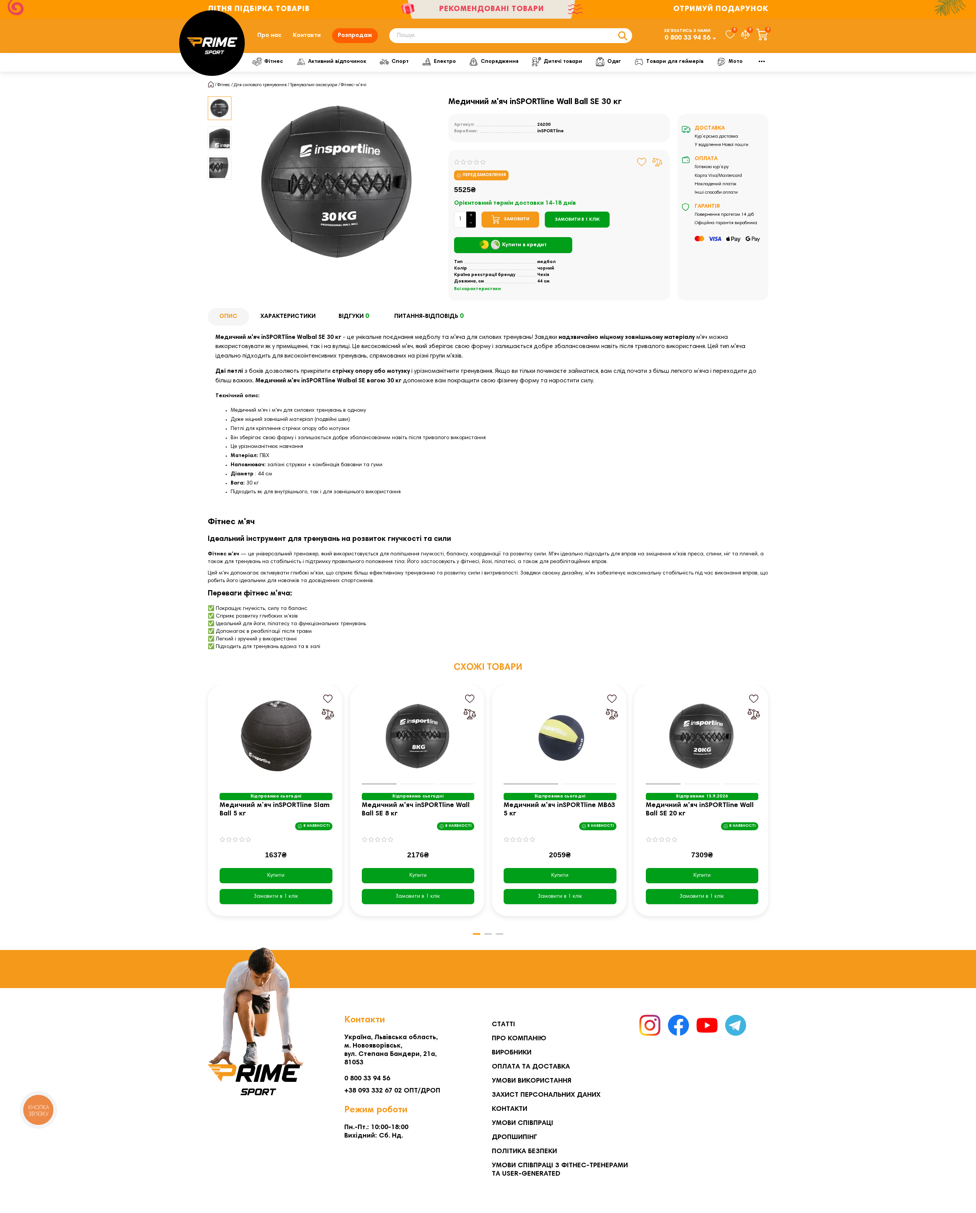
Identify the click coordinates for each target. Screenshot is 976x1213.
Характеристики (288, 316)
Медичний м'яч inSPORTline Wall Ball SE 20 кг (700, 809)
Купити (275, 875)
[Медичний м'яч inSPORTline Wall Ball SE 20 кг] (702, 736)
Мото (736, 61)
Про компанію (519, 1038)
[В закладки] (642, 162)
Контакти (307, 35)
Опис (228, 316)
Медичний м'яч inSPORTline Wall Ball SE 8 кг (416, 809)
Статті (503, 1024)
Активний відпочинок (337, 61)
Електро (445, 61)
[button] (208, 805)
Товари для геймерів (674, 61)
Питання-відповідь (429, 316)
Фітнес (273, 61)
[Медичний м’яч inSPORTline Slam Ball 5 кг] (276, 736)
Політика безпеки (524, 1151)
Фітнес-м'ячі (353, 85)
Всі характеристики (477, 289)
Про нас (269, 35)
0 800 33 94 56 (687, 38)
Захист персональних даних (546, 1095)
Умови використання (531, 1081)
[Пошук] (622, 36)
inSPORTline (550, 131)
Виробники (511, 1052)
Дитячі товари (563, 61)
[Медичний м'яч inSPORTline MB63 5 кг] (560, 736)
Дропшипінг (514, 1137)
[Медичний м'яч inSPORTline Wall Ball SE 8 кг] (418, 736)
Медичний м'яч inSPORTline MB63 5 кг (559, 809)
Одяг (614, 61)
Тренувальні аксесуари (313, 85)
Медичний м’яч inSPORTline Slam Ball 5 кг (275, 809)
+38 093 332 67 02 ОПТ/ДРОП (392, 1091)
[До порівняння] (657, 162)
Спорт (400, 61)
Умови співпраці (522, 1123)
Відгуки (354, 316)
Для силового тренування (260, 85)
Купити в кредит (524, 245)
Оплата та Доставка (531, 1067)
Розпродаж (355, 35)
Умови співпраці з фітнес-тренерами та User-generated (560, 1170)
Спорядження (499, 61)
